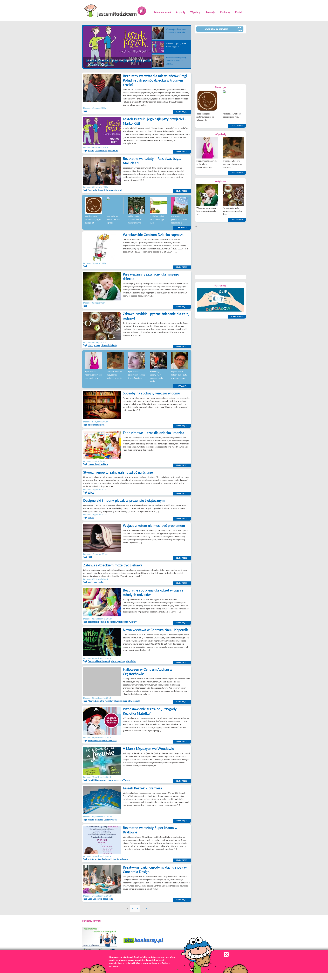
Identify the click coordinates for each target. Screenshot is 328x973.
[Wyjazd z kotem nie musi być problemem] (102, 551)
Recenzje (210, 12)
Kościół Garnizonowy (97, 780)
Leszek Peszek (101, 151)
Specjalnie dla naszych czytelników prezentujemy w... (206, 164)
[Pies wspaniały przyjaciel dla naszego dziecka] (102, 300)
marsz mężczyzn (115, 780)
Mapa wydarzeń (162, 12)
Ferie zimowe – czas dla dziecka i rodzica (153, 433)
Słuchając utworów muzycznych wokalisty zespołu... (233, 164)
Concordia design (96, 190)
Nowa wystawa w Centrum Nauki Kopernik (155, 630)
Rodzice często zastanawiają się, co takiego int (93, 219)
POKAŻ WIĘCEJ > (237, 316)
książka (91, 151)
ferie (106, 464)
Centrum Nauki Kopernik (99, 661)
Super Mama (122, 859)
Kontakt (239, 12)
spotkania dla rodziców (105, 859)
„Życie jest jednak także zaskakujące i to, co (157, 219)
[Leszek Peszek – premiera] (102, 814)
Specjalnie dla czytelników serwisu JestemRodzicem (136, 375)
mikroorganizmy (118, 661)
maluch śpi (117, 190)
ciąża (125, 622)
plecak (91, 518)
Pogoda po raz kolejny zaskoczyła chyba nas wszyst (179, 375)
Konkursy (225, 12)
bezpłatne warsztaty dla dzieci (108, 701)
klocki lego (92, 582)
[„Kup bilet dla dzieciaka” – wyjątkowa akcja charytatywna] (220, 311)
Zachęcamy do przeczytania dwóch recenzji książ (179, 219)
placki (90, 345)
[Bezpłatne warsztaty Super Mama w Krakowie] (102, 853)
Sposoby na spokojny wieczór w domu (151, 393)
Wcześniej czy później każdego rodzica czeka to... (206, 211)
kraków (91, 859)
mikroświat (131, 661)
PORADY (132, 622)
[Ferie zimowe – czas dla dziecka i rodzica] (102, 458)
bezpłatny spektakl (131, 701)
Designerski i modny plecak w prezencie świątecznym (124, 500)
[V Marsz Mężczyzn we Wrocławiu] (102, 774)
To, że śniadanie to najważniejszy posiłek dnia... (232, 211)
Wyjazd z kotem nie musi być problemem (154, 526)
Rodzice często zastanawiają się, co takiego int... (205, 117)
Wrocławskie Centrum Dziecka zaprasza (153, 235)
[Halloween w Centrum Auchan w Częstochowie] (102, 695)
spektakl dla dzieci (108, 741)
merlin (101, 582)
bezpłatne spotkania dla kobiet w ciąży (105, 622)
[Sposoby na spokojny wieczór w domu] (102, 419)
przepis (97, 345)
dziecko (91, 425)
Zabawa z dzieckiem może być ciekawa (112, 565)
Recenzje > (182, 227)
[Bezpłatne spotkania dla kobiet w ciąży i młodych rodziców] (102, 616)
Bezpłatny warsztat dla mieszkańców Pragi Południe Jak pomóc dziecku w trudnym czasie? (155, 80)
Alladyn (91, 701)
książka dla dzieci (95, 820)
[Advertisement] (220, 58)
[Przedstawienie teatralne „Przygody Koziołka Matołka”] (102, 734)
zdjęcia (91, 493)
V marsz (127, 780)
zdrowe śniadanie (109, 345)
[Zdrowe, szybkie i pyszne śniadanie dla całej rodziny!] (102, 339)
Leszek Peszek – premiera (142, 788)
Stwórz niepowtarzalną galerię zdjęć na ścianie (118, 472)
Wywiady (195, 12)
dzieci (101, 464)
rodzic (98, 425)
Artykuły (180, 12)
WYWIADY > (182, 386)
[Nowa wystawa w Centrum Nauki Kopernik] (102, 655)
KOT (90, 557)
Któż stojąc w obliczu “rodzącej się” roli (113, 219)
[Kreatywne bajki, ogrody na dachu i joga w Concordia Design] (102, 893)
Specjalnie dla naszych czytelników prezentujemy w (93, 375)
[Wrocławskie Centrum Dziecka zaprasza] (102, 260)
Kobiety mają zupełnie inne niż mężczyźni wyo (135, 219)
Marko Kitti (113, 151)
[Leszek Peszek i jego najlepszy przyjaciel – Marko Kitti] (102, 144)
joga (111, 899)
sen (103, 425)
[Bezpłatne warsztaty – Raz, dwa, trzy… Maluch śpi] (102, 184)
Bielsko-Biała (94, 741)
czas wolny (93, 464)
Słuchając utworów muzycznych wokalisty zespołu (114, 375)
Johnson (108, 190)
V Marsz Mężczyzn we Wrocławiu (148, 749)
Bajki (90, 899)
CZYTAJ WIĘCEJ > (182, 112)
